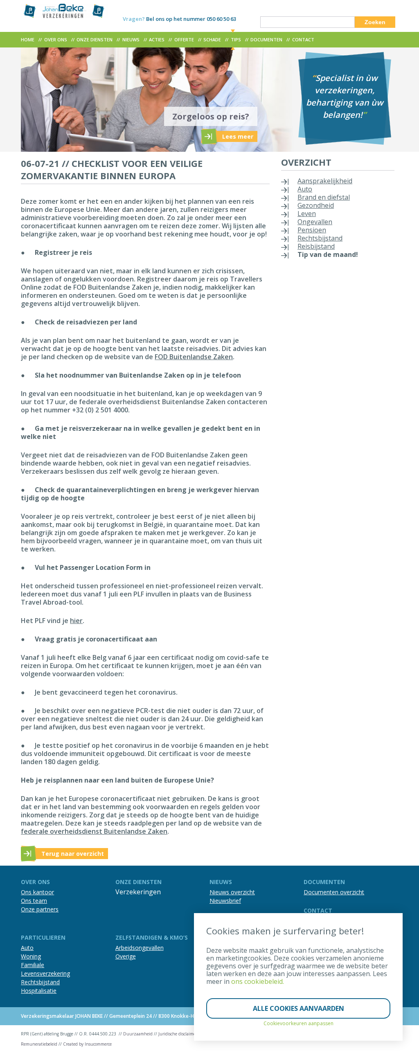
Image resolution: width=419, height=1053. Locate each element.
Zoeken (375, 22)
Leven (306, 213)
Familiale (32, 965)
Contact (303, 39)
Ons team (34, 900)
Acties (156, 39)
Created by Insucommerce (87, 1044)
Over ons (55, 39)
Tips (236, 39)
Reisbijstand (316, 246)
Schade (212, 39)
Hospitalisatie (38, 991)
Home (27, 39)
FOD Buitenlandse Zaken (194, 356)
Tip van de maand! (327, 254)
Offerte (184, 39)
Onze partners (40, 909)
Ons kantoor (37, 892)
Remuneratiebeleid (39, 1044)
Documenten (266, 39)
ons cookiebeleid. (257, 981)
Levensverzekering (45, 973)
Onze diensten (95, 39)
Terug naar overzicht (72, 853)
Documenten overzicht (334, 892)
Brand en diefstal (323, 197)
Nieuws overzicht (232, 892)
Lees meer (237, 136)
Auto (304, 189)
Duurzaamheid (138, 1034)
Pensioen (311, 229)
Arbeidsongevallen (139, 948)
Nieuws (131, 39)
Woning (31, 956)
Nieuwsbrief (225, 900)
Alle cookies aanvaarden (298, 1008)
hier (76, 620)
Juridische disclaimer (177, 1034)
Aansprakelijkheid (324, 180)
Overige (125, 956)
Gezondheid (315, 205)
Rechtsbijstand (319, 238)
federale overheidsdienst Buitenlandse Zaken (94, 831)
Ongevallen (314, 221)
